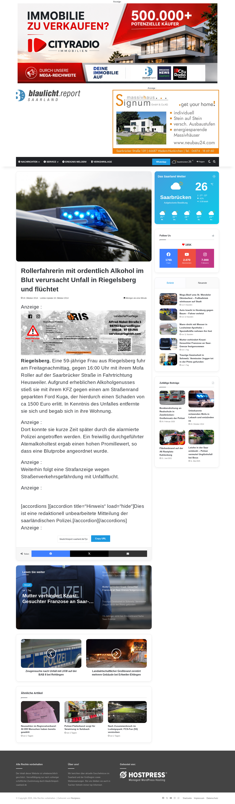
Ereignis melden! (76, 161)
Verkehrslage (102, 161)
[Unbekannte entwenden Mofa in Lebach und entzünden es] (201, 399)
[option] (84, 597)
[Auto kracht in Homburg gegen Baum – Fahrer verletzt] (168, 314)
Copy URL (100, 538)
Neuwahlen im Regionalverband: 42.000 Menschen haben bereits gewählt (38, 729)
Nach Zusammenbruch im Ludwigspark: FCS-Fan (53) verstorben (123, 729)
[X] (89, 553)
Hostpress (75, 798)
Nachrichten (28, 161)
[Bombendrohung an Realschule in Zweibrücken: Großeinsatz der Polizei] (172, 397)
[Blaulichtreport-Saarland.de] (48, 95)
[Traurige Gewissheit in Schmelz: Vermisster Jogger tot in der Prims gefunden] (168, 359)
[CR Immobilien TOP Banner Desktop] (117, 43)
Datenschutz (212, 798)
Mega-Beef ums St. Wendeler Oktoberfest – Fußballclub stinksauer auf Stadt (195, 298)
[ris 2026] (83, 353)
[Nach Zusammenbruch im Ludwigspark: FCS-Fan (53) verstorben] (127, 712)
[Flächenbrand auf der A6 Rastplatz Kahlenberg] (172, 437)
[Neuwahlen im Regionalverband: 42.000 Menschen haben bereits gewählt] (40, 712)
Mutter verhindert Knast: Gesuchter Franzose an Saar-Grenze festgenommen (195, 343)
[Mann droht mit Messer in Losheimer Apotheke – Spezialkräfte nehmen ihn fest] (168, 329)
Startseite (187, 798)
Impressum (199, 798)
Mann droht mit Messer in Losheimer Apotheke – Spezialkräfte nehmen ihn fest (196, 327)
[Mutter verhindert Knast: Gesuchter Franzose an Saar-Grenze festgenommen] (168, 344)
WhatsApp (161, 162)
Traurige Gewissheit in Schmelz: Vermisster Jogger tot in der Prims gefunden (59, 598)
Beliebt (170, 282)
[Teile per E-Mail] (128, 553)
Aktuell (27, 585)
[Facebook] (50, 553)
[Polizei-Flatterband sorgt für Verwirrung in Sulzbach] (83, 712)
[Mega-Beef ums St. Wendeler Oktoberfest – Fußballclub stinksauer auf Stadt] (168, 299)
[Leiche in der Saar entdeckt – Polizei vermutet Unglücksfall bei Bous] (201, 437)
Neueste (202, 282)
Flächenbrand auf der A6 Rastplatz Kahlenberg (171, 451)
